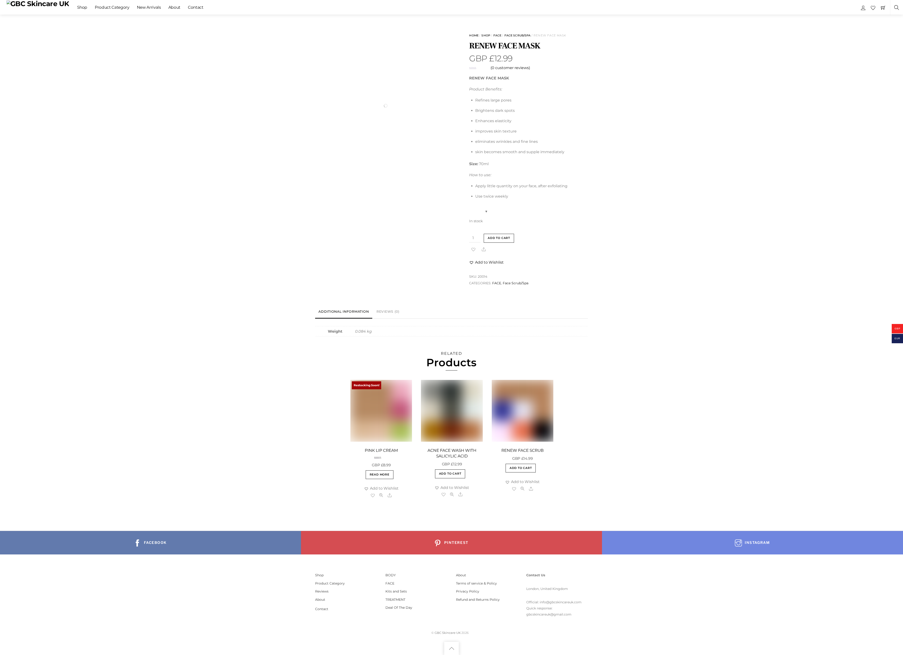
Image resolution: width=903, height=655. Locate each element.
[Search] (896, 7)
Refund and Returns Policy (478, 599)
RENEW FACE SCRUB (522, 450)
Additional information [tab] (343, 311)
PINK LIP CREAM (381, 450)
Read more (379, 474)
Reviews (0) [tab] (388, 311)
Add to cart (499, 238)
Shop (82, 7)
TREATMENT (395, 599)
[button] (486, 262)
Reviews (322, 591)
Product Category (112, 7)
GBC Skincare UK (448, 633)
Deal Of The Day (398, 607)
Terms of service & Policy (476, 583)
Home (473, 35)
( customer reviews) (510, 68)
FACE (497, 35)
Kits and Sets (396, 591)
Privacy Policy (467, 591)
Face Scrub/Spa (517, 35)
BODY (390, 575)
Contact (195, 7)
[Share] (483, 249)
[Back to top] (451, 648)
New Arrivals (149, 7)
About (174, 7)
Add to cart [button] (450, 473)
